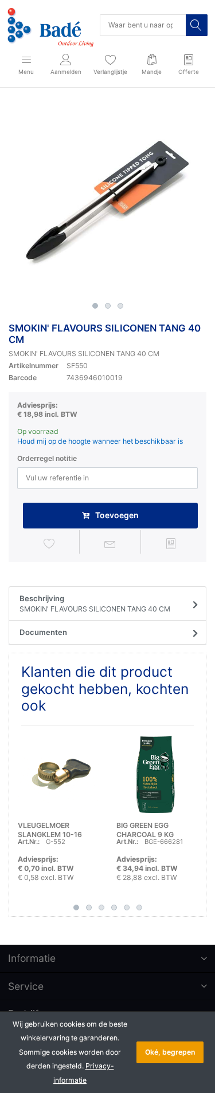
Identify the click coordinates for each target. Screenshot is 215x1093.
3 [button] (120, 306)
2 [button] (108, 306)
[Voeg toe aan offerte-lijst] (171, 544)
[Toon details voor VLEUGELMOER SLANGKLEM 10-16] (58, 774)
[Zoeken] (197, 25)
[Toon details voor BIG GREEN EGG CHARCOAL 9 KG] (156, 774)
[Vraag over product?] (110, 544)
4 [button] (114, 907)
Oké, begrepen (170, 1052)
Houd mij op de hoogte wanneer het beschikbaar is (100, 441)
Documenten (43, 632)
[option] (107, 198)
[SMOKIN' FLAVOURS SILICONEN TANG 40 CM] (107, 198)
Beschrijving (94, 604)
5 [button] (127, 907)
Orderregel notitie (47, 458)
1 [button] (95, 306)
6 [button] (139, 907)
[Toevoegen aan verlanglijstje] (49, 544)
